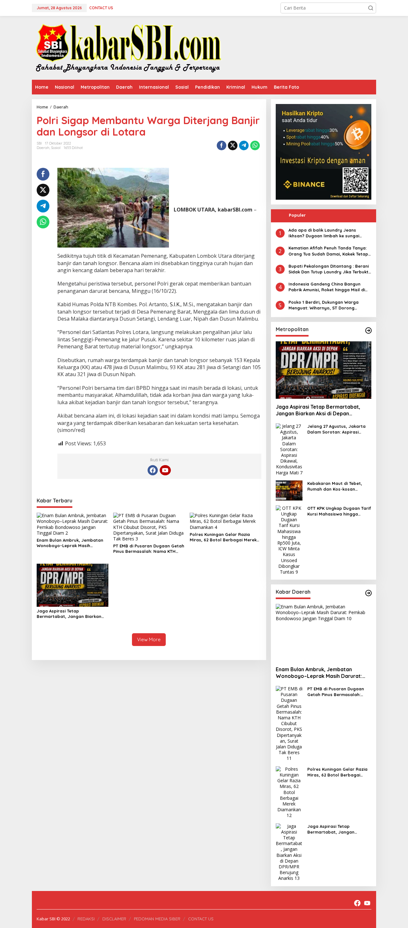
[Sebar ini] (221, 145)
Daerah (43, 147)
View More (149, 639)
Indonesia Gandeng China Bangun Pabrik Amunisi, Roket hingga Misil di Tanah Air (326, 287)
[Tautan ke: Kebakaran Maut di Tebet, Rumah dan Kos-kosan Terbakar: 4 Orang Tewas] (289, 490)
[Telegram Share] (244, 145)
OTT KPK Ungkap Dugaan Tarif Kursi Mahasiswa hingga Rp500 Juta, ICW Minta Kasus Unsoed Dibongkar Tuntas (339, 511)
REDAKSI (86, 918)
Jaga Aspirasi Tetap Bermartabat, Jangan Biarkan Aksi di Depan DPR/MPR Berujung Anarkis (71, 613)
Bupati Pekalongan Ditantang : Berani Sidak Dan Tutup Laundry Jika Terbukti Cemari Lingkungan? (328, 269)
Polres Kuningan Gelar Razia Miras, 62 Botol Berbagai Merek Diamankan (223, 537)
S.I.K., (176, 304)
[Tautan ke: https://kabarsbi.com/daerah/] (368, 593)
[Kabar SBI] (128, 47)
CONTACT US (201, 918)
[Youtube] (165, 470)
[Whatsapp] (255, 145)
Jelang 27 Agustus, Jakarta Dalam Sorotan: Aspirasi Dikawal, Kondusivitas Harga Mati (337, 429)
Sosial (56, 147)
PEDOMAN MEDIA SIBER (157, 918)
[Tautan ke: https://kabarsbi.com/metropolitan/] (368, 330)
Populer (297, 215)
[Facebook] (153, 470)
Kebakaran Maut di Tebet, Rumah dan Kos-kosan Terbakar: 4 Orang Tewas (334, 486)
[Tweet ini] (232, 145)
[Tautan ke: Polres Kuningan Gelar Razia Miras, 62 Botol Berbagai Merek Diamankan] (289, 792)
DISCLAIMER (114, 918)
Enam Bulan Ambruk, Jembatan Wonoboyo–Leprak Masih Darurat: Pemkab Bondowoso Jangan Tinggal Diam (70, 543)
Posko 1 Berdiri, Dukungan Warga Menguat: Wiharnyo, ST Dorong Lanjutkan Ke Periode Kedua (323, 305)
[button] (370, 8)
